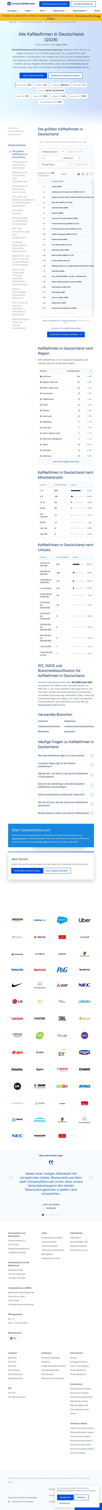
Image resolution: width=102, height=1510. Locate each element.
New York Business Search (82, 1449)
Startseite (13, 22)
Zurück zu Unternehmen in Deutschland (16, 131)
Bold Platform (14, 1370)
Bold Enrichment (15, 1374)
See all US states (77, 1453)
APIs (42, 11)
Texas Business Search (80, 1436)
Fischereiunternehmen (49, 726)
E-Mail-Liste (42, 842)
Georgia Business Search (81, 1440)
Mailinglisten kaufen (79, 1401)
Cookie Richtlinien (78, 1370)
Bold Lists (12, 1358)
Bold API (12, 1362)
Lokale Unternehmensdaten (54, 1366)
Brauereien (69, 731)
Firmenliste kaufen (50, 1246)
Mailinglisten (47, 1254)
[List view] (87, 174)
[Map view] (91, 174)
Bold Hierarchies (15, 1378)
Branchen (46, 1362)
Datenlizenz (75, 1237)
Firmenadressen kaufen (52, 1237)
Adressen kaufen (49, 1242)
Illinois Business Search (80, 1444)
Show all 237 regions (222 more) (66, 462)
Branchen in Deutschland (53, 1378)
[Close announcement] (99, 17)
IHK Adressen (48, 1374)
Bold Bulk (12, 1366)
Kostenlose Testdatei (79, 1393)
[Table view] (79, 174)
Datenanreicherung (78, 1250)
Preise (73, 1413)
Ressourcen (58, 11)
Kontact (73, 1358)
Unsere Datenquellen (79, 1366)
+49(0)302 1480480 (17, 1252)
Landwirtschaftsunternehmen (79, 726)
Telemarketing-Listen (51, 1258)
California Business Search (82, 1428)
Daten (28, 11)
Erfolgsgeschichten (78, 1362)
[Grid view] (83, 174)
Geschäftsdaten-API (79, 1242)
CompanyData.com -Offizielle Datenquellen (62, 321)
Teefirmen (43, 721)
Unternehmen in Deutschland (30, 22)
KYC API (11, 1393)
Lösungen (11, 11)
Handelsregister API (76, 67)
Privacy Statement (78, 1374)
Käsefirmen (70, 721)
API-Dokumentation (16, 1397)
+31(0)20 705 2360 (16, 1278)
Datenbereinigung (78, 1246)
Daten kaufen (79, 11)
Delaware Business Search (82, 1432)
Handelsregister (19, 838)
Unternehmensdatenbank (53, 1250)
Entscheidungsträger (51, 1358)
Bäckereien (43, 731)
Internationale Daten (50, 1370)
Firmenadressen (77, 64)
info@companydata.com (18, 1248)
